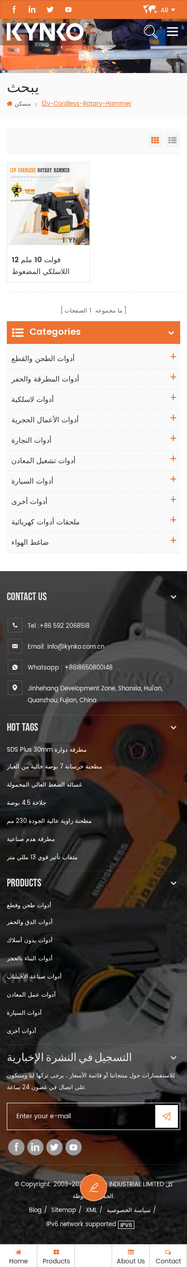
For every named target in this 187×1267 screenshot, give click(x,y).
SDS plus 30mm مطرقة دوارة (47, 750)
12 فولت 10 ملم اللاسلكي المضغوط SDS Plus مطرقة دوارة (40, 266)
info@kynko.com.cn (75, 647)
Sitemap (63, 1210)
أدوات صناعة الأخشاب (34, 977)
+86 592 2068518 (64, 626)
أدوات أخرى (29, 502)
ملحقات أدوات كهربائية (45, 522)
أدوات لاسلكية (32, 400)
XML (91, 1210)
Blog (35, 1210)
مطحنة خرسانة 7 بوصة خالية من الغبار (54, 767)
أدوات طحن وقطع (29, 905)
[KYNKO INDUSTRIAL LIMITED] (48, 32)
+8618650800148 (88, 668)
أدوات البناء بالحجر (30, 959)
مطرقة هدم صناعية (31, 839)
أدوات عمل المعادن (31, 995)
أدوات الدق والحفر (30, 922)
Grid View (155, 140)
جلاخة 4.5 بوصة (26, 803)
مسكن (23, 104)
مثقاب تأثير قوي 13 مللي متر (42, 857)
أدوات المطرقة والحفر (45, 379)
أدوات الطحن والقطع (42, 359)
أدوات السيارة (32, 481)
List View (172, 140)
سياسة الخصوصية (129, 1210)
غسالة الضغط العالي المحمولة (44, 785)
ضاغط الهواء (30, 542)
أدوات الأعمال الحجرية (45, 420)
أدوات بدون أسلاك (30, 940)
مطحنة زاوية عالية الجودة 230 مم (49, 821)
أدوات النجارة (31, 440)
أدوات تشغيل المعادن (43, 461)
